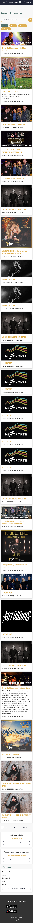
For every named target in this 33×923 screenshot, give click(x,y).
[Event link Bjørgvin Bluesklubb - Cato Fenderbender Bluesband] (16, 512)
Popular (13, 26)
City (3, 881)
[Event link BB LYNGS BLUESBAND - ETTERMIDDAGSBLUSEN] (16, 139)
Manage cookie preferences (16, 901)
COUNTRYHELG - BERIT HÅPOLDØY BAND (16, 785)
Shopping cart (14, 2)
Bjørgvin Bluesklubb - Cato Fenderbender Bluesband (13, 522)
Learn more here (16, 839)
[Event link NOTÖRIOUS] (16, 616)
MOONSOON (7, 593)
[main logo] (3, 2)
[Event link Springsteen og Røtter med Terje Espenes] (16, 546)
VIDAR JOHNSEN (8, 279)
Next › (25, 827)
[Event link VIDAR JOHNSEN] (16, 268)
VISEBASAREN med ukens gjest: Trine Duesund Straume (15, 252)
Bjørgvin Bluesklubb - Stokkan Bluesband (14, 49)
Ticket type (6, 29)
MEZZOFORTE (8, 363)
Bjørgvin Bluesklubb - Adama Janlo (16, 688)
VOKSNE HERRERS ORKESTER (14, 210)
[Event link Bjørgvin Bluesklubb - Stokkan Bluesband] (16, 38)
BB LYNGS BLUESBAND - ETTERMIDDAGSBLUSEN (12, 151)
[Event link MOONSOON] (16, 582)
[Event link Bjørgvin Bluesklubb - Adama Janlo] (16, 679)
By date (4, 26)
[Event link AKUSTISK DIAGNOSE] (16, 73)
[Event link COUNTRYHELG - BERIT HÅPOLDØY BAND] (16, 771)
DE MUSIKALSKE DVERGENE (13, 124)
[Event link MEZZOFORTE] (16, 352)
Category (23, 26)
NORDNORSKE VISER (10, 754)
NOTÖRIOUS (7, 634)
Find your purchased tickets (16, 843)
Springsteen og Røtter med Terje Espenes (15, 566)
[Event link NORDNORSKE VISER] (16, 736)
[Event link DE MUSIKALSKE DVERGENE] (16, 113)
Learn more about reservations (16, 855)
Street (4, 875)
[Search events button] (30, 20)
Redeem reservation (16, 860)
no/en (28, 2)
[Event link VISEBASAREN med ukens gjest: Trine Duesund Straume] (16, 233)
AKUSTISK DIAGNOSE (11, 92)
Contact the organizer (18, 888)
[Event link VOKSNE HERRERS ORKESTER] (16, 196)
